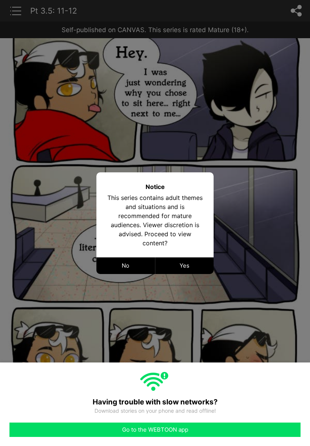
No (125, 265)
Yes (184, 265)
